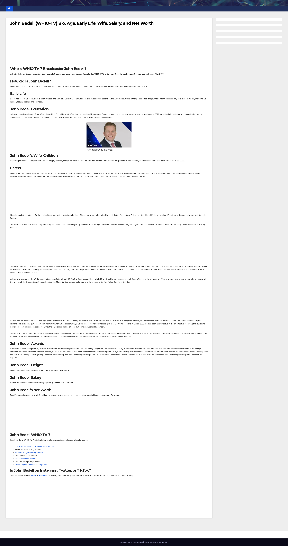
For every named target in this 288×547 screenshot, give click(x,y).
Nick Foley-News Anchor (25, 458)
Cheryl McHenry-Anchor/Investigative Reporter (35, 446)
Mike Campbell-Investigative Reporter (31, 465)
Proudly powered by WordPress (131, 542)
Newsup (153, 542)
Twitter (33, 475)
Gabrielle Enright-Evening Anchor (29, 452)
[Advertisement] (77, 49)
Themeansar (162, 542)
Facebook (43, 475)
